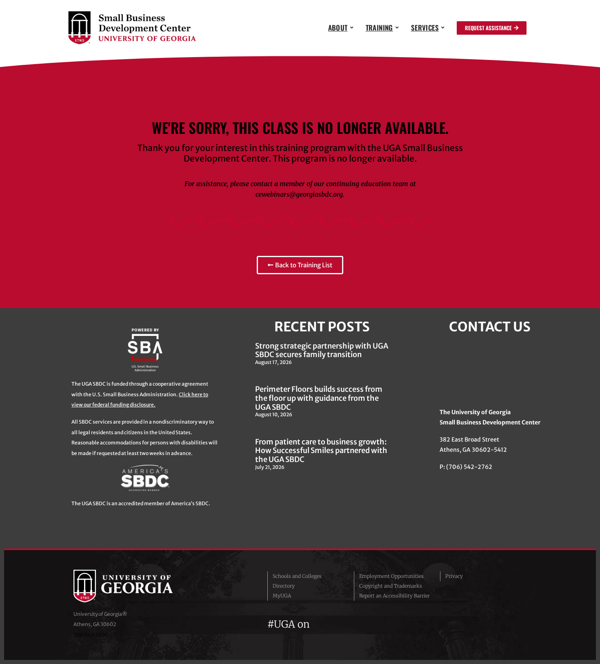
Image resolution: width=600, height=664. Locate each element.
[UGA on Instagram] (349, 624)
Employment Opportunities (391, 576)
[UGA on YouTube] (363, 624)
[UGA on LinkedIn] (377, 624)
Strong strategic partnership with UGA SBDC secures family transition (321, 350)
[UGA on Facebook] (319, 624)
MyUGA (282, 596)
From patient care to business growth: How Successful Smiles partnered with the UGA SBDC (321, 450)
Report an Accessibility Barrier (394, 596)
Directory (284, 586)
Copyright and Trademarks (390, 586)
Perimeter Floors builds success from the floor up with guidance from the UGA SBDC (318, 397)
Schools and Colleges (297, 576)
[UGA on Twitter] (334, 624)
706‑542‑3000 (90, 635)
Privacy (454, 576)
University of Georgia (134, 586)
